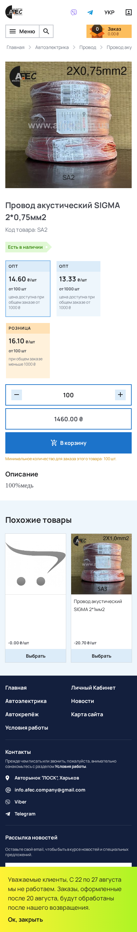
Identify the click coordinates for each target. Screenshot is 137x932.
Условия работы (26, 727)
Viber (21, 801)
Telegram (25, 813)
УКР (109, 12)
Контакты (18, 752)
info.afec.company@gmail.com (50, 789)
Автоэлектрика (26, 701)
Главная (16, 687)
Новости (82, 701)
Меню (27, 31)
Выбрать (36, 656)
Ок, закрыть (25, 919)
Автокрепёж (22, 714)
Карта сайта (87, 714)
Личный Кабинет (93, 687)
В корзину (73, 443)
